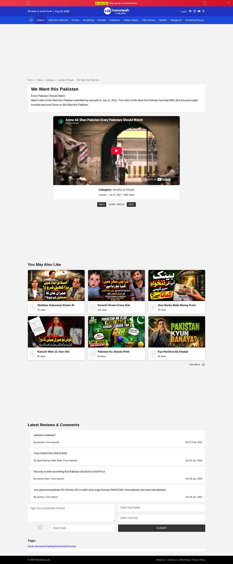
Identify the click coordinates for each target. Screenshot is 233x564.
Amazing (88, 20)
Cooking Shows (194, 20)
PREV (102, 204)
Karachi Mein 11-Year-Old (53, 351)
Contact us (172, 560)
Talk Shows (148, 20)
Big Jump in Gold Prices (118, 3)
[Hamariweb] (116, 11)
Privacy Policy (198, 560)
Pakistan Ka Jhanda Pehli (113, 351)
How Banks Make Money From (177, 305)
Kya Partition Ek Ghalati (173, 351)
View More (195, 364)
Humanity (60, 546)
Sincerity (71, 546)
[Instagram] (194, 11)
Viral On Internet (58, 20)
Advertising (184, 560)
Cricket (101, 20)
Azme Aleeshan (36, 546)
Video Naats (131, 20)
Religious (176, 20)
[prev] (28, 3)
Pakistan (115, 20)
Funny (75, 20)
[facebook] (190, 11)
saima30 (102, 195)
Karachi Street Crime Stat (114, 305)
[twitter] (203, 11)
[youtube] (199, 11)
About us (160, 560)
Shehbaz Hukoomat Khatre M (55, 305)
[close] (228, 3)
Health (163, 20)
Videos (40, 20)
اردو (184, 11)
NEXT (131, 204)
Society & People (123, 189)
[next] (205, 3)
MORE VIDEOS (116, 204)
